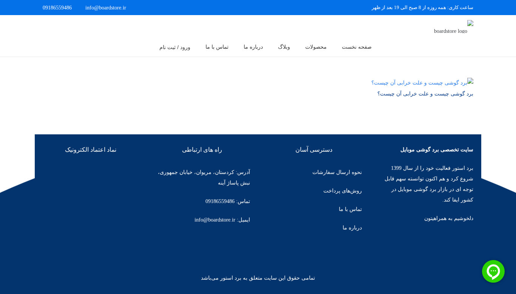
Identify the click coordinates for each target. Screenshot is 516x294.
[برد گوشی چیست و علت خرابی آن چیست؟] (422, 83)
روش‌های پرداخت (342, 191)
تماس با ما (350, 209)
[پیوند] (443, 26)
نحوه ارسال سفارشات (337, 172)
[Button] (74, 26)
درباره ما (352, 228)
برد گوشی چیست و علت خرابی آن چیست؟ (425, 94)
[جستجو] (144, 47)
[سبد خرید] (53, 26)
